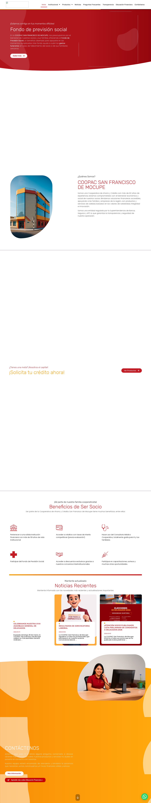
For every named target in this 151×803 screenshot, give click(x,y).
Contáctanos (140, 5)
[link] (30, 619)
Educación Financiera (124, 5)
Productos (66, 5)
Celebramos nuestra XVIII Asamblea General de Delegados (26, 626)
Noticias (78, 5)
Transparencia (108, 5)
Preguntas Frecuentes (91, 5)
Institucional (53, 5)
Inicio (44, 5)
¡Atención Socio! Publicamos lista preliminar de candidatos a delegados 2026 (120, 627)
